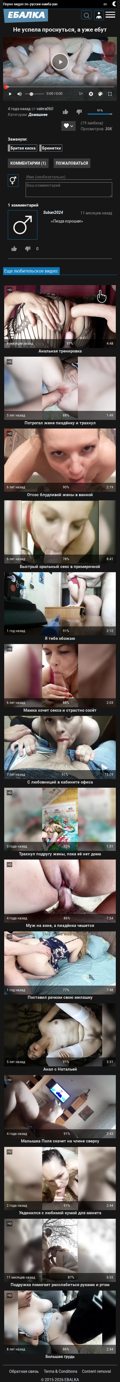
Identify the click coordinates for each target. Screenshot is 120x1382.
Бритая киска (23, 148)
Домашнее (37, 114)
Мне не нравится (79, 112)
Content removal (96, 1371)
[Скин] (100, 94)
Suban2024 (53, 212)
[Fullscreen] (110, 94)
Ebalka (71, 1380)
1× (81, 94)
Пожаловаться (72, 163)
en (105, 4)
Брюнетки (51, 148)
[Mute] (19, 94)
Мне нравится (65, 112)
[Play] (60, 61)
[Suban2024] (23, 225)
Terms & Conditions (60, 1371)
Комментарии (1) (28, 163)
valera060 (45, 109)
